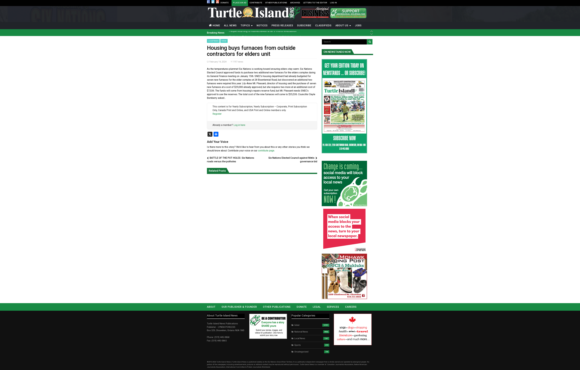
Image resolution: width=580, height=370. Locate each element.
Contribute (256, 3)
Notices (262, 25)
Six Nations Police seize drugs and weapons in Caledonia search (265, 32)
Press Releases (282, 25)
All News (230, 25)
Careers (351, 306)
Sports (297, 345)
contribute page (266, 150)
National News (301, 332)
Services (333, 306)
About (211, 306)
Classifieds (323, 25)
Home (216, 25)
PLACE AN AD (239, 3)
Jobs (358, 25)
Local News (213, 41)
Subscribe (304, 25)
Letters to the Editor (315, 3)
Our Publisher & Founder (239, 306)
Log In (333, 3)
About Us (341, 25)
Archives (295, 3)
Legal (317, 306)
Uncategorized (301, 351)
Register (217, 113)
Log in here (239, 125)
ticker (224, 41)
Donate (225, 3)
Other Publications (276, 3)
